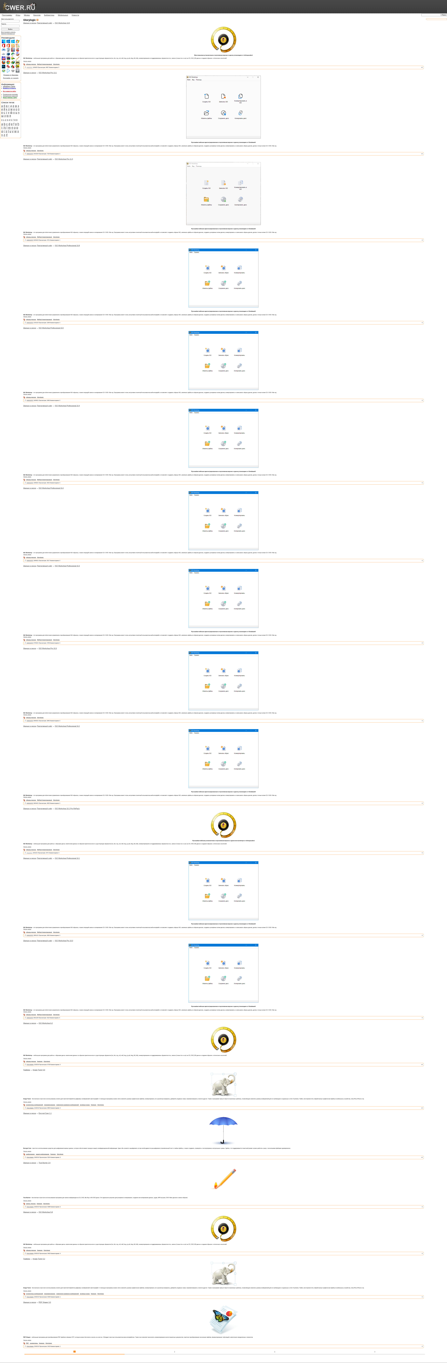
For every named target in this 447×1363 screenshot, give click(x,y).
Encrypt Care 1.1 (45, 1113)
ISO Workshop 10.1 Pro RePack (67, 809)
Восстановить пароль (8, 32)
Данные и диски (29, 23)
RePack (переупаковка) (44, 64)
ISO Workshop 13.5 (62, 23)
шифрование (30, 1154)
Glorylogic (56, 64)
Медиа (27, 15)
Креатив (37, 15)
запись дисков (31, 1203)
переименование (49, 1105)
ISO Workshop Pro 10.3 (48, 648)
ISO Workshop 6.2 (46, 1023)
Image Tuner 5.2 (39, 1259)
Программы (7, 15)
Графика (26, 1070)
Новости (75, 15)
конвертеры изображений (34, 1105)
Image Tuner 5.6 (39, 1070)
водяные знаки (85, 1105)
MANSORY (30, 153)
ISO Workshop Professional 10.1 (67, 858)
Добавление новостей (10, 96)
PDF (27, 1343)
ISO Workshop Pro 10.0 (64, 941)
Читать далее (27, 61)
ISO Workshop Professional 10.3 (67, 566)
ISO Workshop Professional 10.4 (67, 406)
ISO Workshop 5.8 (46, 1212)
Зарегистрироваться (8, 34)
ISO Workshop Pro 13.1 (48, 73)
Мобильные (63, 15)
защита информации (42, 1154)
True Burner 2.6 (44, 1163)
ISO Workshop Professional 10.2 (67, 726)
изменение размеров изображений (67, 1105)
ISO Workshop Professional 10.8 (67, 246)
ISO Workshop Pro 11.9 (64, 159)
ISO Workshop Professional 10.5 (51, 328)
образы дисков (31, 64)
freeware (39, 1061)
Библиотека (49, 15)
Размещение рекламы (10, 94)
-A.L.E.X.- (29, 67)
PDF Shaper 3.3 (45, 1302)
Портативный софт (44, 23)
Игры (18, 15)
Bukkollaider (30, 1064)
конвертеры (34, 1343)
